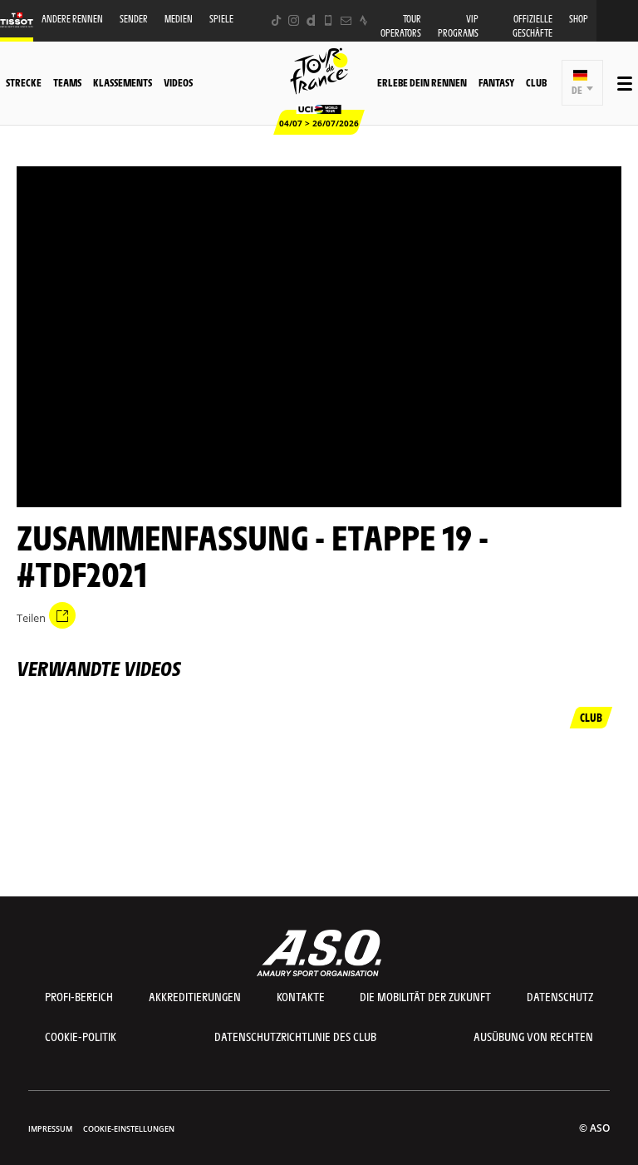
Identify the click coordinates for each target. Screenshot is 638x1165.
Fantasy (496, 82)
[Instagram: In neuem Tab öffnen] (293, 20)
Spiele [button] (221, 18)
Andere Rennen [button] (72, 18)
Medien (178, 18)
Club (536, 82)
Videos (178, 82)
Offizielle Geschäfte (532, 25)
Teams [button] (67, 82)
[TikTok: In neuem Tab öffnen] (276, 20)
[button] (583, 83)
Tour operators (400, 25)
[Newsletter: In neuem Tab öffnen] (346, 20)
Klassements (122, 82)
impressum (50, 1128)
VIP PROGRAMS (458, 25)
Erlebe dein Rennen (422, 82)
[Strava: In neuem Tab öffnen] (363, 20)
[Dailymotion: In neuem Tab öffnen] (311, 20)
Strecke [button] (24, 82)
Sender (134, 18)
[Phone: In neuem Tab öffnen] (328, 20)
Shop (578, 18)
